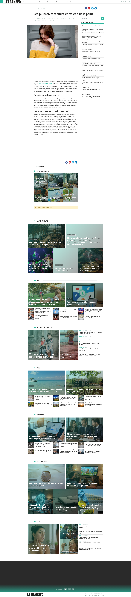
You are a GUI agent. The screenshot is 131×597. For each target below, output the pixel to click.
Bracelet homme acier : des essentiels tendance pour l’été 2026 (90, 349)
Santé (57, 2)
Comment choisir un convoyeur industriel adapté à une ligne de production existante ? (42, 445)
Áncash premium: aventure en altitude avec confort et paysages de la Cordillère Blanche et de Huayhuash (68, 398)
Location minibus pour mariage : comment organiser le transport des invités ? (91, 37)
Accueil (24, 2)
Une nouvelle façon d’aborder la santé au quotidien (89, 526)
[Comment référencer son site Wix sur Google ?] (56, 311)
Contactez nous (70, 2)
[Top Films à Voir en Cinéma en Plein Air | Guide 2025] (65, 260)
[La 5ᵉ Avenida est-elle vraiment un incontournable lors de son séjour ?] (31, 404)
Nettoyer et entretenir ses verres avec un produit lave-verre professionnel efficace (92, 74)
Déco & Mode (46, 2)
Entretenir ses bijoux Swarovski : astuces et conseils (89, 343)
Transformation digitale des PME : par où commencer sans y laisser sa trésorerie (91, 52)
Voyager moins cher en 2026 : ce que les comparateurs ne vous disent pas (93, 398)
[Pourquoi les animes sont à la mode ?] (55, 180)
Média (36, 2)
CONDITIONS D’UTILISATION (98, 594)
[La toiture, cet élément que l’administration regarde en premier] (69, 352)
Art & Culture (31, 2)
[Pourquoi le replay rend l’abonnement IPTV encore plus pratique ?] (84, 476)
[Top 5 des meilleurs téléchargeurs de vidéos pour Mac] (84, 295)
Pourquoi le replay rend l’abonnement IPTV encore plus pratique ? (91, 97)
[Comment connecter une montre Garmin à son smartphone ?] (46, 476)
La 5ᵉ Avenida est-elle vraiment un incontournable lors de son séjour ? (43, 404)
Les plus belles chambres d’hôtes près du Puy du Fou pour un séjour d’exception (43, 398)
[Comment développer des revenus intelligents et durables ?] (31, 451)
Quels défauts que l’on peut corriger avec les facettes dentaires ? (89, 543)
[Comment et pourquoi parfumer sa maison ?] (55, 195)
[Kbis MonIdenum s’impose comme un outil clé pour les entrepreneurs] (46, 430)
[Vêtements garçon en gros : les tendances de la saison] (43, 345)
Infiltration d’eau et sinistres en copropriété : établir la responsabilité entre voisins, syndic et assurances (92, 41)
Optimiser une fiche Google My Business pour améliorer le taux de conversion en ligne (68, 451)
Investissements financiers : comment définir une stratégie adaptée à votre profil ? (92, 451)
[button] (35, 187)
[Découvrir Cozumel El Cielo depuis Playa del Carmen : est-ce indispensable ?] (46, 383)
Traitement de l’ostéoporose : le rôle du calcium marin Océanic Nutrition (90, 548)
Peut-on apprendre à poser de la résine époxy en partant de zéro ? (93, 444)
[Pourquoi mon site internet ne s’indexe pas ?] (81, 317)
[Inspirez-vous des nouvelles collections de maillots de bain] (69, 337)
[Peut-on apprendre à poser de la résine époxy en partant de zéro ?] (81, 445)
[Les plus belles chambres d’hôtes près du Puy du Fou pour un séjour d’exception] (31, 398)
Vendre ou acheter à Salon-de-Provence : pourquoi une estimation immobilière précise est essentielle (93, 79)
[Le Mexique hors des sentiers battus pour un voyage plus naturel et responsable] (56, 404)
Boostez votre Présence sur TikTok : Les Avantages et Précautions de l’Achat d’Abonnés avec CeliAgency (93, 310)
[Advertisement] (56, 69)
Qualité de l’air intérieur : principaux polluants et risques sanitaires (90, 532)
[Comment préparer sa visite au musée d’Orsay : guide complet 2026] (46, 236)
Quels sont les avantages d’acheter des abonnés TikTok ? (68, 316)
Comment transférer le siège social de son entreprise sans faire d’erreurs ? (68, 445)
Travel (40, 2)
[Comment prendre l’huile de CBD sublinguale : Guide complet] (69, 546)
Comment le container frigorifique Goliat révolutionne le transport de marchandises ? (92, 59)
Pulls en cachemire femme (45, 83)
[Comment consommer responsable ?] (70, 195)
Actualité (41, 166)
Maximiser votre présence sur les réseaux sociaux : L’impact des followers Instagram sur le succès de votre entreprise (43, 310)
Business (53, 2)
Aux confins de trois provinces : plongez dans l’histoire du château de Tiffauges (93, 404)
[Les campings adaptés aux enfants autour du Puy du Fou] (84, 383)
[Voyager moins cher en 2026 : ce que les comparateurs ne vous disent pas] (81, 398)
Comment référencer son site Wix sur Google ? (68, 310)
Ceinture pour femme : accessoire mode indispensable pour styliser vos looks (88, 338)
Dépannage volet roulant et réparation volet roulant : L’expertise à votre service (89, 355)
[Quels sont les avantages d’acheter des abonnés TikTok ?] (56, 317)
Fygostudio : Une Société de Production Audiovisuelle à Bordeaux (41, 317)
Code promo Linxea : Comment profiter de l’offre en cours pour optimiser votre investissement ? (93, 45)
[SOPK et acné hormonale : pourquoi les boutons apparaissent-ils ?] (43, 539)
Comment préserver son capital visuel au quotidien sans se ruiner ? (89, 537)
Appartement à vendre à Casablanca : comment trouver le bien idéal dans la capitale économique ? (93, 70)
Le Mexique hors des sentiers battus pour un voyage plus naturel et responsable (68, 404)
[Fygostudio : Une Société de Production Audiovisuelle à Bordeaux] (31, 317)
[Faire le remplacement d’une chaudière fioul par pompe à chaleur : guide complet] (41, 195)
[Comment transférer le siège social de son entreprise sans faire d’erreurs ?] (56, 445)
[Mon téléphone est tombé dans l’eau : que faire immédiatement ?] (65, 501)
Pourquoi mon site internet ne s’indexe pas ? (92, 316)
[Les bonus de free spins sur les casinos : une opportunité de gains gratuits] (70, 180)
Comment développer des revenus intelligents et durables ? (43, 451)
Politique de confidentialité (87, 594)
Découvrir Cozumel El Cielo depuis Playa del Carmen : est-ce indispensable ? (91, 62)
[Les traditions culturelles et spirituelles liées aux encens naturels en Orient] (90, 260)
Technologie (63, 2)
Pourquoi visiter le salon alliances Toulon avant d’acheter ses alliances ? (90, 332)
